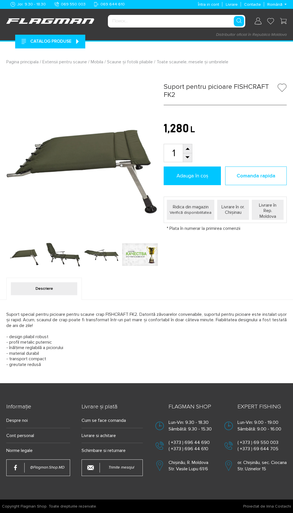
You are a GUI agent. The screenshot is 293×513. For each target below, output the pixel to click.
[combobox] (176, 21)
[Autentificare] (258, 21)
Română (274, 4)
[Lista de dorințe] (270, 21)
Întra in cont (208, 4)
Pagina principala (23, 62)
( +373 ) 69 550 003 (257, 442)
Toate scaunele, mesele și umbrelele (192, 62)
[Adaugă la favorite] (282, 87)
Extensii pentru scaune (64, 62)
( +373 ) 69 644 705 (257, 449)
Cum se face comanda (104, 420)
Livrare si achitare (99, 435)
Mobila (97, 62)
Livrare (232, 4)
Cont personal (20, 435)
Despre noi (17, 420)
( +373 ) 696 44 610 (188, 449)
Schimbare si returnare (104, 450)
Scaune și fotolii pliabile (130, 62)
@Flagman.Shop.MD (47, 467)
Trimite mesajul (121, 467)
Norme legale (19, 450)
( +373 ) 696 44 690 (189, 442)
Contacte (252, 4)
